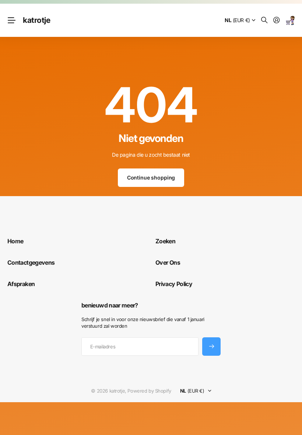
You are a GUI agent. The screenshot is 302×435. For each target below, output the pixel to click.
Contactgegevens (31, 262)
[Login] (276, 20)
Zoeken (165, 241)
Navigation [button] (11, 20)
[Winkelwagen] (290, 20)
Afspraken (21, 284)
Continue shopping (151, 177)
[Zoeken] (264, 20)
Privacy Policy (173, 284)
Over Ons (167, 262)
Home (15, 241)
